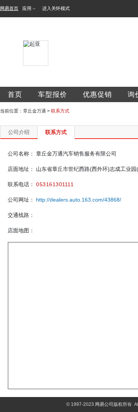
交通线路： (21, 215)
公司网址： (21, 200)
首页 (15, 94)
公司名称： (21, 154)
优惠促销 (97, 94)
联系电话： (21, 184)
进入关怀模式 (56, 8)
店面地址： (21, 169)
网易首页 (9, 8)
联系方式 (56, 132)
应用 (26, 8)
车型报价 (52, 94)
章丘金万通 (34, 111)
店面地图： (21, 230)
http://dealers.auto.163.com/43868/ (78, 200)
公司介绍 (19, 132)
